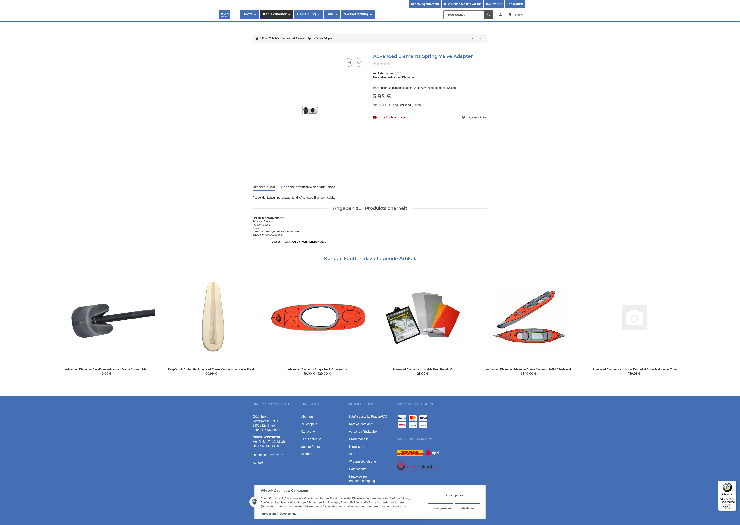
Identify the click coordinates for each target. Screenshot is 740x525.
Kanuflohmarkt (311, 439)
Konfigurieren (442, 508)
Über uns (307, 416)
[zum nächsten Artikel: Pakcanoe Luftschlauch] (480, 38)
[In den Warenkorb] (256, 51)
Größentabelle (359, 439)
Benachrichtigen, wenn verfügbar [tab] (308, 187)
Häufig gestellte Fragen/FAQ (368, 416)
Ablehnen (467, 508)
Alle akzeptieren (454, 495)
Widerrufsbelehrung (362, 461)
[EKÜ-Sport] (224, 14)
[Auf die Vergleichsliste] (349, 62)
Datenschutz (288, 513)
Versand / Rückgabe (363, 431)
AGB (352, 454)
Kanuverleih (494, 4)
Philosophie (309, 424)
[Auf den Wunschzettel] (359, 62)
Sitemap (306, 454)
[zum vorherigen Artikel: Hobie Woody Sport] (473, 38)
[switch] (727, 506)
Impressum (268, 513)
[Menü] (734, 483)
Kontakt (258, 462)
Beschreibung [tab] (264, 187)
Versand (406, 105)
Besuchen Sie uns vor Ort (464, 4)
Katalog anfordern (427, 4)
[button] (500, 14)
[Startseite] (257, 38)
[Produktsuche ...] (488, 15)
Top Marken (515, 4)
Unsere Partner (311, 446)
